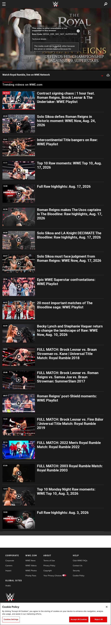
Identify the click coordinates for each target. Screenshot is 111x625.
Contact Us (77, 565)
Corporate (9, 560)
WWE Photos (31, 570)
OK (55, 47)
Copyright (47, 570)
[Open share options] (108, 75)
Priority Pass (30, 575)
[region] (55, 614)
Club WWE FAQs (80, 560)
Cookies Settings (11, 619)
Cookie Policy (78, 575)
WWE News (30, 560)
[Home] (55, 4)
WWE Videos (31, 565)
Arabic (8, 586)
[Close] (107, 607)
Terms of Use (49, 560)
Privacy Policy (49, 565)
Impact (8, 570)
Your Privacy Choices (52, 575)
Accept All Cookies (79, 619)
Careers (8, 565)
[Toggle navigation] (4, 4)
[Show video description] (102, 75)
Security (76, 570)
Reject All (99, 619)
